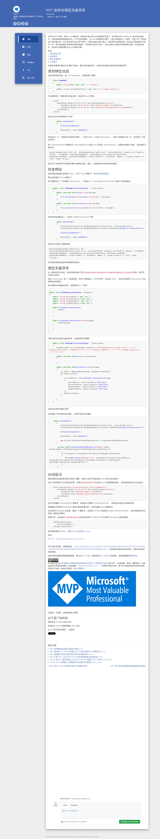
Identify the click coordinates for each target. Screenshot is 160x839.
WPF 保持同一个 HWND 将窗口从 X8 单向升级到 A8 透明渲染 (75, 651)
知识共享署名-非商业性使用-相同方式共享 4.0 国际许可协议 (82, 563)
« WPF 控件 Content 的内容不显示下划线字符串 (67, 666)
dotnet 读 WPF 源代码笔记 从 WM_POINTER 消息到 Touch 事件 (76, 659)
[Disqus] (97, 699)
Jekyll (77, 836)
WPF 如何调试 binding (81, 531)
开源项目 (30, 62)
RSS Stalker (104, 556)
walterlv (96, 836)
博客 (29, 39)
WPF (53, 17)
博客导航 (133, 556)
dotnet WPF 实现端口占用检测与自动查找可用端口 (71, 662)
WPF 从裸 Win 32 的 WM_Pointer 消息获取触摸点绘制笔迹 (74, 657)
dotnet (109, 660)
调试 (57, 17)
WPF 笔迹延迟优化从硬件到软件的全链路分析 (69, 654)
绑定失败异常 (55, 59)
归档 (29, 47)
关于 (29, 70)
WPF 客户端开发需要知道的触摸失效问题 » (128, 666)
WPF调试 (63, 17)
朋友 (29, 55)
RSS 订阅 (30, 78)
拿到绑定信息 (55, 54)
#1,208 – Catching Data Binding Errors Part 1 (66, 539)
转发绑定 (53, 56)
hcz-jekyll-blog (90, 836)
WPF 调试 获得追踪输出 (99, 174)
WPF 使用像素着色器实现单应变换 (64, 649)
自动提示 (53, 62)
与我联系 (80, 568)
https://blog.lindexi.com (87, 566)
